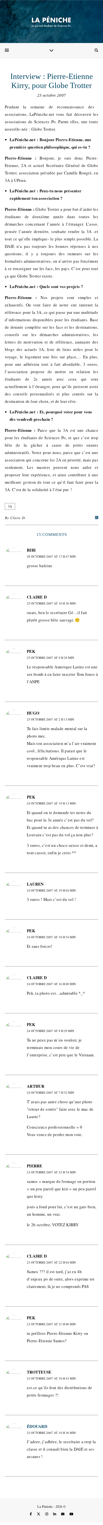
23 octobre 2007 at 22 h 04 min (51, 1262)
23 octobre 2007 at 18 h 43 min (51, 1378)
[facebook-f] (31, 1514)
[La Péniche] (51, 21)
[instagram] (47, 1514)
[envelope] (63, 1514)
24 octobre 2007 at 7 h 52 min (50, 1092)
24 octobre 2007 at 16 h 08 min (51, 984)
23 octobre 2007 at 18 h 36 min (51, 1433)
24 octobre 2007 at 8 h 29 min (50, 1031)
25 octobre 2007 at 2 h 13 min (50, 719)
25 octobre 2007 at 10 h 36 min (51, 603)
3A (10, 506)
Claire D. (18, 517)
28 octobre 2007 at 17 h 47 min (51, 556)
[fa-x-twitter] (39, 1514)
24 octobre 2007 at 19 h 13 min (51, 803)
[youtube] (71, 1514)
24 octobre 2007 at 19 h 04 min (51, 890)
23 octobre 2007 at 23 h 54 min (51, 1172)
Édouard (37, 1426)
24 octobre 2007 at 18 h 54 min (51, 937)
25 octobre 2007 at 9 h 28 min (50, 657)
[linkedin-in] (55, 1514)
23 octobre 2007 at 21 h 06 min (51, 1324)
